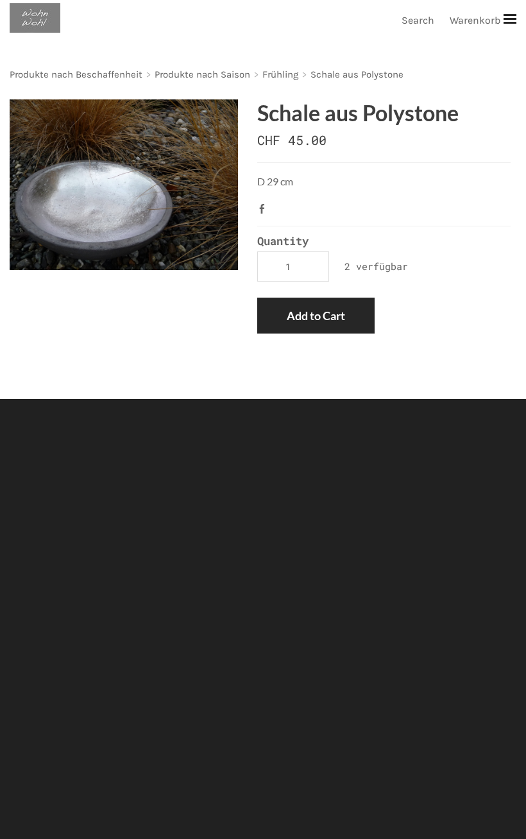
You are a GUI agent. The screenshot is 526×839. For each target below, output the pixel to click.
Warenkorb (476, 20)
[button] (316, 316)
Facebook (265, 208)
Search (418, 20)
